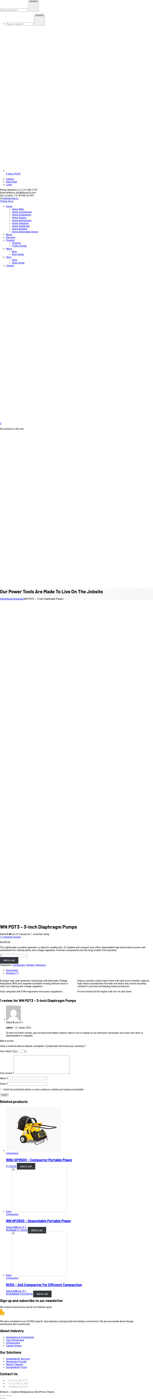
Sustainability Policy (16, 1367)
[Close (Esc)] (1, 1395)
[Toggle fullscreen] (7, 1395)
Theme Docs (6, 201)
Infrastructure (13, 1342)
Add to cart (9, 960)
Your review (7, 1073)
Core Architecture (15, 1340)
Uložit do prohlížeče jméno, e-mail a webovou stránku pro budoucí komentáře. (44, 1089)
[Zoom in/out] (10, 1395)
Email (3, 1083)
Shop (9, 598)
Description (12, 970)
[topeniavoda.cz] (9, 198)
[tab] (79, 970)
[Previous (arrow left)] (1, 1398)
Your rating (6, 1051)
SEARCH (33, 1)
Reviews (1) (12, 973)
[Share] (4, 1395)
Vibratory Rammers (36, 965)
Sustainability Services (18, 1358)
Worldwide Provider (16, 1361)
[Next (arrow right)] (4, 1398)
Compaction (18, 598)
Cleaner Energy (14, 1345)
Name (4, 1078)
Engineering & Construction (20, 1337)
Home (3, 598)
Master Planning (14, 1364)
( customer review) (10, 937)
